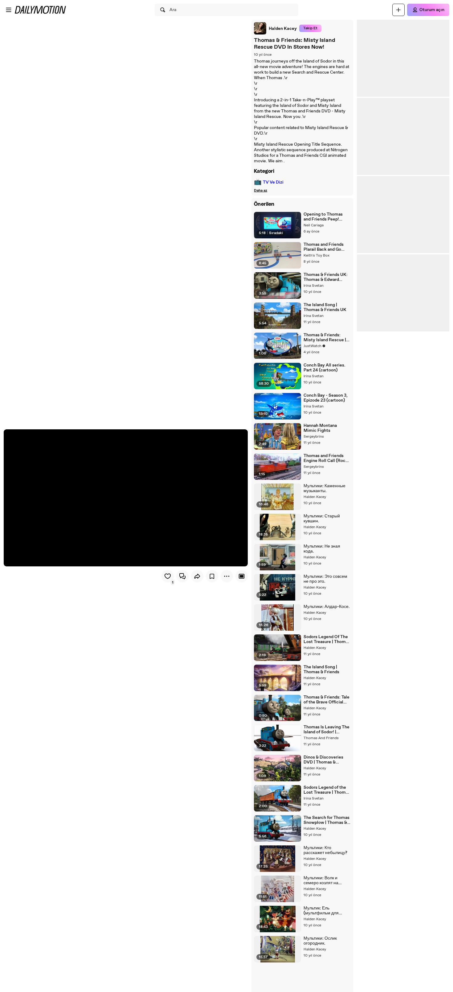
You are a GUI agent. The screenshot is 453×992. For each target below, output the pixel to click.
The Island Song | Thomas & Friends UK (325, 307)
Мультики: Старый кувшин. (322, 519)
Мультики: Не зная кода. (322, 549)
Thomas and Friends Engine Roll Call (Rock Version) (326, 458)
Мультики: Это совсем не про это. (325, 579)
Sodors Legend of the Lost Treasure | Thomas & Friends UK (327, 790)
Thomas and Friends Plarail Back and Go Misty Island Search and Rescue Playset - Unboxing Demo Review (324, 247)
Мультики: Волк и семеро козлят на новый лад (321, 880)
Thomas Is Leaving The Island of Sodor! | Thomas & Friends (326, 730)
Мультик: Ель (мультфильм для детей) (321, 911)
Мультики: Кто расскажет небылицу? (325, 850)
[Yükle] (398, 10)
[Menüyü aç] (9, 10)
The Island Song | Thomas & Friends (321, 669)
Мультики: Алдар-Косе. (327, 606)
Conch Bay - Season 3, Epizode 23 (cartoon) (326, 398)
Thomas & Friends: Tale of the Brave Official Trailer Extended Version (326, 700)
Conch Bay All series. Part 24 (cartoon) (324, 368)
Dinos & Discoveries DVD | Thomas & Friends (323, 760)
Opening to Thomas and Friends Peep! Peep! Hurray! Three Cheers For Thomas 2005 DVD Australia (323, 217)
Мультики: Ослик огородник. (320, 941)
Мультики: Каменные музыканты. (324, 488)
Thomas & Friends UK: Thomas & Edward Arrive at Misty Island (326, 277)
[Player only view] (241, 576)
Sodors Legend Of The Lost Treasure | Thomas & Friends (327, 639)
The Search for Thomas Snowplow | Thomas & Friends (326, 820)
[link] (275, 28)
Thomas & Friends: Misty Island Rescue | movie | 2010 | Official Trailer (325, 337)
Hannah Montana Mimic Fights (320, 428)
